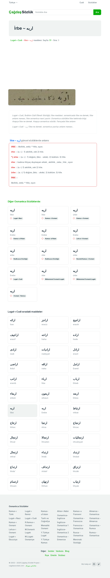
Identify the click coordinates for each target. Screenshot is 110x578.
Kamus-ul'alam (44, 512)
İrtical (12, 442)
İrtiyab (76, 486)
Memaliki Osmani (45, 526)
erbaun (45, 398)
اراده (76, 335)
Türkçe (12, 2)
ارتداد (76, 452)
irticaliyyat (78, 442)
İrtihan (45, 486)
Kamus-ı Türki (13, 512)
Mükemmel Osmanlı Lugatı (54, 279)
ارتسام (14, 481)
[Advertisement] (55, 64)
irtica (44, 427)
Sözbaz (61, 555)
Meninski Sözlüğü (77, 541)
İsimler (51, 551)
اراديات (46, 349)
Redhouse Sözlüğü (21, 259)
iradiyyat (46, 354)
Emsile (54, 555)
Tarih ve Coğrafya (45, 519)
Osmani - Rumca (19, 296)
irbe (43, 275)
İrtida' (12, 471)
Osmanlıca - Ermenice (63, 538)
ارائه (12, 320)
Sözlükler (92, 2)
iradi (12, 354)
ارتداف (46, 467)
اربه (12, 210)
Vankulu (59, 551)
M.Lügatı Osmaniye (29, 538)
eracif (13, 339)
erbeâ (13, 398)
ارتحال (14, 452)
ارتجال (14, 437)
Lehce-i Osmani (82, 239)
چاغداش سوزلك (30, 566)
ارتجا (44, 423)
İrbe (12, 214)
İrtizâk (76, 471)
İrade (75, 339)
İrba (43, 383)
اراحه (45, 335)
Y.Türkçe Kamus (45, 541)
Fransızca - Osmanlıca (78, 526)
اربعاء (13, 393)
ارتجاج (76, 423)
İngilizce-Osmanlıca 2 (63, 531)
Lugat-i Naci (18, 218)
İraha (44, 339)
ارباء (44, 378)
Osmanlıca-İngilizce (62, 516)
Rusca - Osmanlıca (78, 534)
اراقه (44, 364)
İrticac (76, 427)
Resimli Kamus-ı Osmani (85, 259)
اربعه (76, 393)
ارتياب (76, 481)
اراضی (14, 364)
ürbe (75, 214)
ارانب (13, 378)
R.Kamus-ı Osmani (29, 523)
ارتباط (76, 408)
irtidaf (44, 471)
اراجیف (14, 335)
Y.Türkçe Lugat (45, 534)
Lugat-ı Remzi (28, 512)
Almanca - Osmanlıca (94, 512)
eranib (13, 383)
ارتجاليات (78, 437)
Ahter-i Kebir (63, 511)
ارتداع (13, 467)
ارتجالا (45, 437)
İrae (12, 324)
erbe (12, 255)
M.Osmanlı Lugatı (30, 531)
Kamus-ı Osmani (51, 218)
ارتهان (45, 481)
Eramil (76, 368)
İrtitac (12, 427)
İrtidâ (44, 456)
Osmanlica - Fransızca (79, 519)
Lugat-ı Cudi (16, 40)
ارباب (76, 378)
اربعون (45, 393)
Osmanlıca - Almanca (95, 519)
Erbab (75, 383)
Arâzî (12, 368)
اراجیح (76, 320)
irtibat (75, 412)
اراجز (45, 320)
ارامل (76, 364)
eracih (76, 324)
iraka (44, 368)
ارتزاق (76, 467)
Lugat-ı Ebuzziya (13, 538)
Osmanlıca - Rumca (95, 526)
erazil (75, 354)
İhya (47, 555)
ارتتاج (13, 423)
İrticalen (45, 442)
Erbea (75, 398)
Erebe (12, 235)
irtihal (12, 456)
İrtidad (76, 456)
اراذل (76, 349)
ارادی (13, 349)
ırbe (43, 255)
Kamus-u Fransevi (77, 512)
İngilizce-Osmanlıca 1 (62, 523)
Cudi (82, 2)
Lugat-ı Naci (15, 518)
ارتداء (45, 452)
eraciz (44, 324)
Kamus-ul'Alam (19, 239)
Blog (67, 551)
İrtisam (13, 486)
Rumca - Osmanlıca (94, 534)
